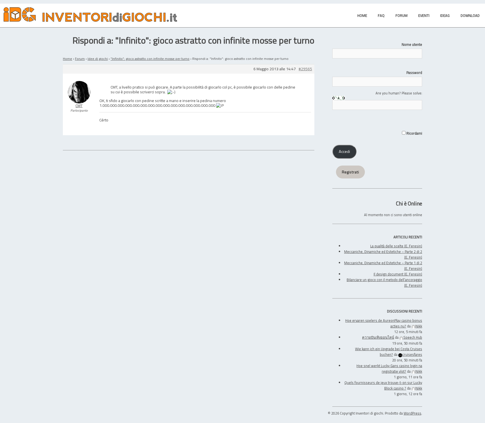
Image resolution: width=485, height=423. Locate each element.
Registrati (350, 172)
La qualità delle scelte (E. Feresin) (396, 246)
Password (414, 72)
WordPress (412, 413)
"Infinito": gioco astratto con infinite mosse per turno (150, 58)
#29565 (305, 69)
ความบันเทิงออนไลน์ (378, 337)
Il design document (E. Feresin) (398, 274)
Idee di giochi (98, 58)
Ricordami (414, 133)
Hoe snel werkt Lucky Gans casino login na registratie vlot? (389, 368)
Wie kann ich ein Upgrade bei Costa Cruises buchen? (388, 351)
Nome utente (412, 44)
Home (67, 58)
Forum (80, 58)
